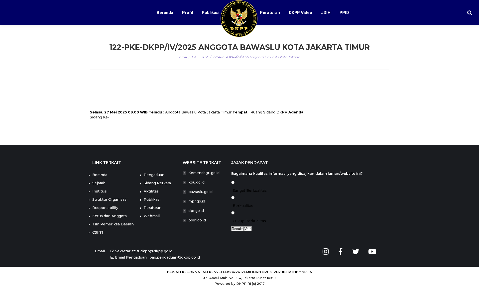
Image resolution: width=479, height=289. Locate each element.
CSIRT (98, 232)
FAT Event (200, 57)
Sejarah (99, 183)
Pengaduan (154, 175)
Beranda (99, 175)
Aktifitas (151, 191)
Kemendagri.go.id (204, 173)
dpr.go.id (196, 210)
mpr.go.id (196, 201)
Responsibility (105, 207)
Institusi (99, 191)
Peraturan (152, 207)
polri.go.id (197, 220)
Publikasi (152, 199)
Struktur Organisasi (109, 199)
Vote (247, 229)
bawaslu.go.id (200, 192)
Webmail (152, 216)
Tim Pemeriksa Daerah (113, 224)
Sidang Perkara (157, 183)
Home (182, 57)
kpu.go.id (196, 182)
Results (237, 229)
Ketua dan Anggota (109, 216)
